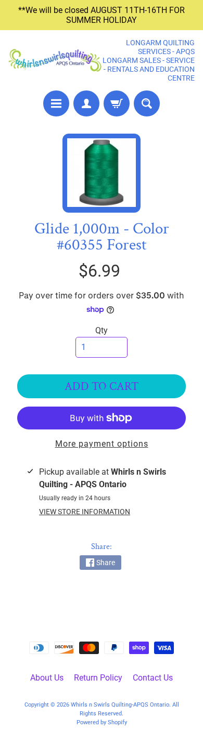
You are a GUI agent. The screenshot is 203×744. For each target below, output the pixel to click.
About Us (47, 678)
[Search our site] (147, 103)
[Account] (86, 103)
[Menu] (56, 103)
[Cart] (117, 103)
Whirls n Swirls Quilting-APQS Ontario (120, 704)
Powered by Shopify (102, 722)
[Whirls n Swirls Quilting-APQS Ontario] (55, 60)
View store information (84, 511)
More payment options (101, 444)
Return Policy (98, 678)
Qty (101, 330)
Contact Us (153, 678)
